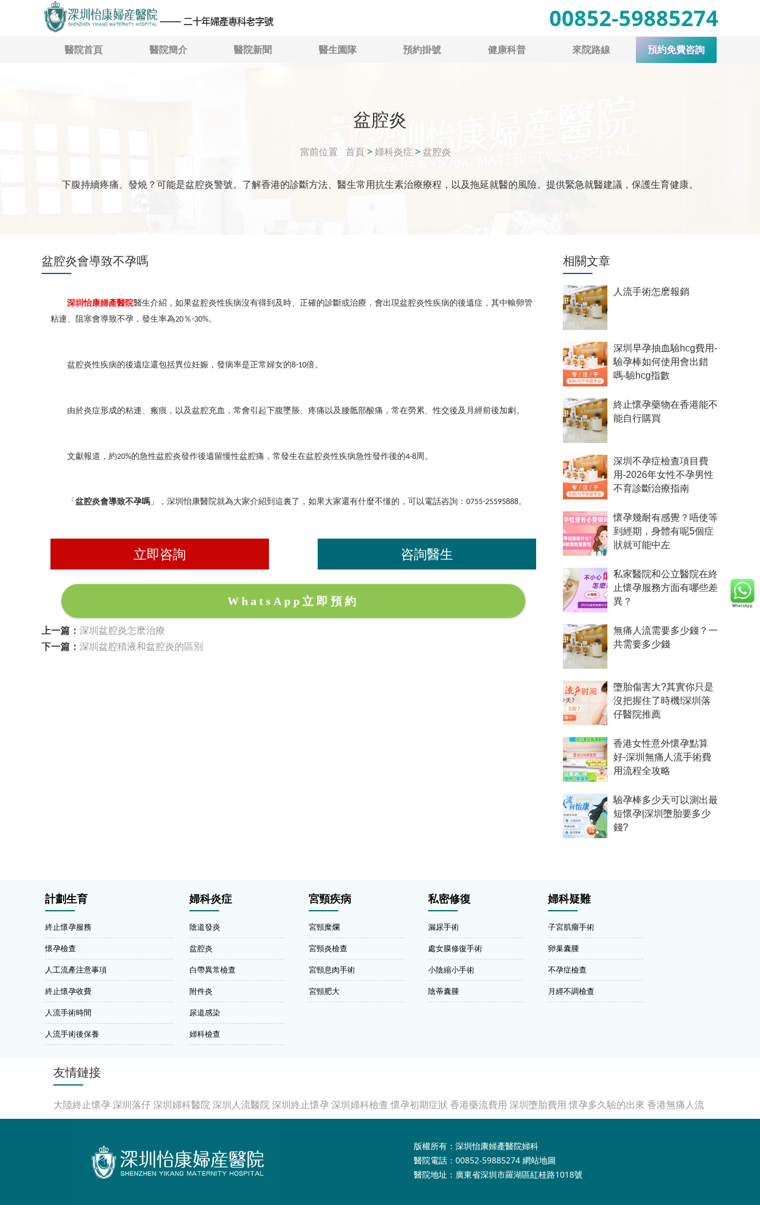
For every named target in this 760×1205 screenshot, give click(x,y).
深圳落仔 (132, 1104)
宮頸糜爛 (324, 926)
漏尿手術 (443, 926)
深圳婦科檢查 (359, 1104)
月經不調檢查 (571, 991)
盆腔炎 (437, 151)
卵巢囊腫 (563, 948)
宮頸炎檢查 (328, 948)
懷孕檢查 (60, 948)
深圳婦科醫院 (181, 1104)
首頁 (355, 151)
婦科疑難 (569, 899)
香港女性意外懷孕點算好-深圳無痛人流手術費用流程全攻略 (662, 757)
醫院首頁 (84, 49)
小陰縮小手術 (451, 969)
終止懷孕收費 (68, 991)
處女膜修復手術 (455, 948)
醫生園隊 (338, 49)
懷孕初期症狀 (419, 1104)
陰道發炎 (204, 926)
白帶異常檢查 (212, 969)
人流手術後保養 (72, 1033)
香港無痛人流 (675, 1104)
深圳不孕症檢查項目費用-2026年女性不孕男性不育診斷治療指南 (663, 474)
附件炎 (201, 991)
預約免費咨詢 (676, 50)
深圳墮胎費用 (537, 1104)
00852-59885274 (633, 18)
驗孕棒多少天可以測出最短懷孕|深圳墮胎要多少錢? (665, 813)
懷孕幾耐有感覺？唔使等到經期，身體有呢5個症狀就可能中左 (665, 531)
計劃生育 (66, 899)
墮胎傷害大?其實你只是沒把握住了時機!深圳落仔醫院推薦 (663, 700)
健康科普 (507, 49)
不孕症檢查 (567, 969)
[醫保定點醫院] (158, 16)
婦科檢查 (204, 1033)
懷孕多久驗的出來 (607, 1104)
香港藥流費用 (478, 1104)
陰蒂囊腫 (443, 991)
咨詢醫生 (427, 554)
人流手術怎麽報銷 (651, 292)
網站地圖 (539, 1160)
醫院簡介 (169, 49)
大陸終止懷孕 (81, 1104)
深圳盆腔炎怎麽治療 (122, 630)
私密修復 (449, 899)
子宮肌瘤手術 (571, 926)
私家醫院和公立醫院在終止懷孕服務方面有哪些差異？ (665, 587)
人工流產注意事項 (76, 969)
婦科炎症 (394, 151)
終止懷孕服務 (68, 926)
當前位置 (319, 151)
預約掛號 (422, 49)
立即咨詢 (160, 554)
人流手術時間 (68, 1012)
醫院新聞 (253, 49)
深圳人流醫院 (241, 1104)
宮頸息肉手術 (332, 969)
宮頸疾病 (330, 899)
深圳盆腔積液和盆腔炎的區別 (141, 646)
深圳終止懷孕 (300, 1104)
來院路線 (591, 49)
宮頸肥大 (324, 991)
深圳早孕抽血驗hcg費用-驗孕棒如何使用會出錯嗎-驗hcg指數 (665, 361)
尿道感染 (204, 1012)
